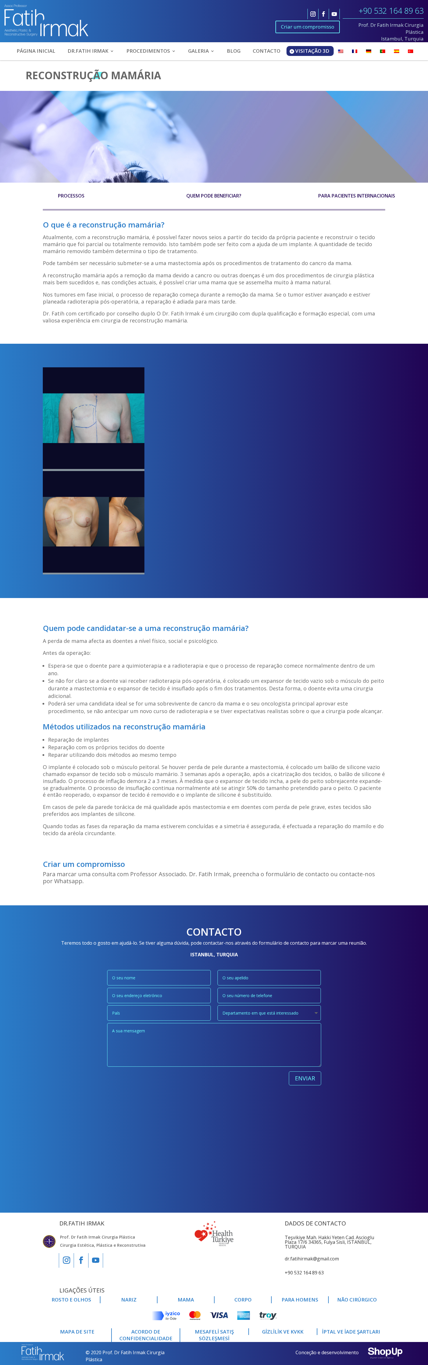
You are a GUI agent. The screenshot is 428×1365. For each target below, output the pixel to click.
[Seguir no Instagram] (313, 14)
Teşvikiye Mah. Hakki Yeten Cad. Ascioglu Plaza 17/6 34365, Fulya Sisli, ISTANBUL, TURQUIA (329, 1242)
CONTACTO (266, 51)
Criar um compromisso (307, 26)
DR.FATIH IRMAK (88, 51)
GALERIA (198, 51)
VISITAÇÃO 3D (312, 50)
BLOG (233, 51)
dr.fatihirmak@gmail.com (312, 1258)
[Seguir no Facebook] (323, 14)
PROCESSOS (71, 196)
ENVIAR (305, 1078)
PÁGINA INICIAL (36, 51)
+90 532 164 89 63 (391, 10)
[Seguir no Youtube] (334, 14)
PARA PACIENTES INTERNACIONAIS (356, 196)
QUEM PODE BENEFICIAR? (213, 196)
